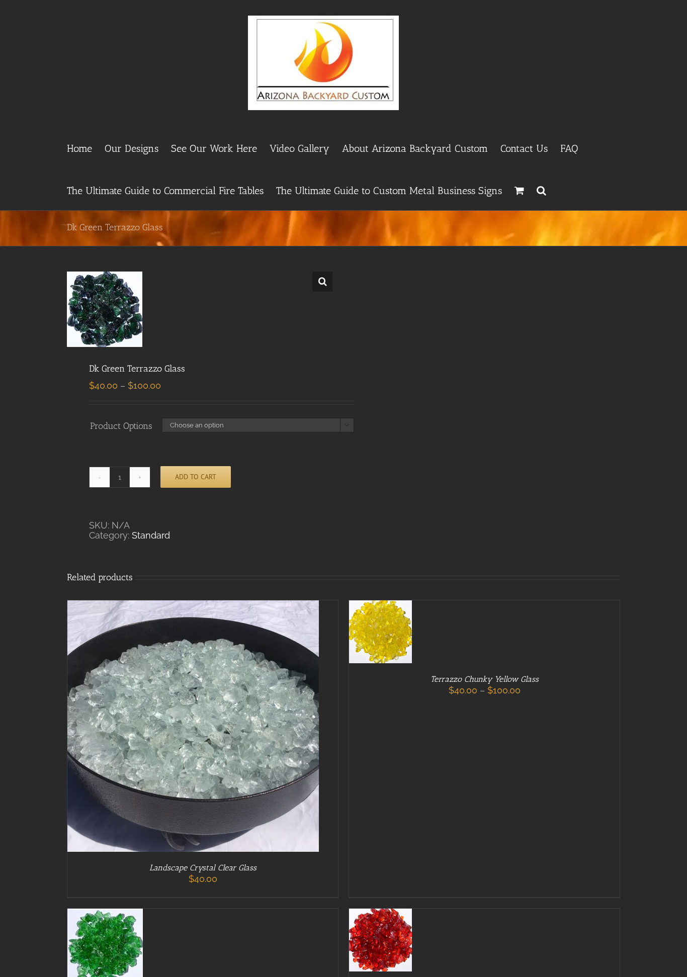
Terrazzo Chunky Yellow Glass (485, 679)
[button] (541, 189)
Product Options (121, 425)
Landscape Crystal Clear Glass (202, 867)
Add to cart (195, 476)
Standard (151, 535)
